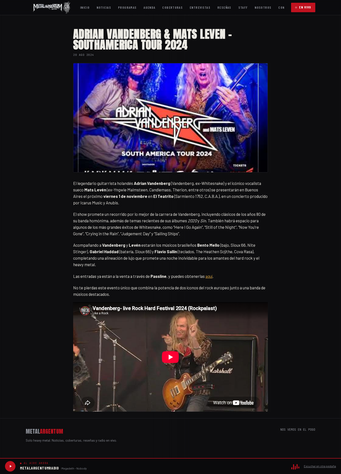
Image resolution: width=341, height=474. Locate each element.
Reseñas (224, 7)
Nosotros (263, 7)
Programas (127, 7)
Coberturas (172, 7)
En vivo (305, 7)
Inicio (85, 7)
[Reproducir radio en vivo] (10, 466)
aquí (208, 276)
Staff (243, 7)
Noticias (104, 7)
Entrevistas (200, 7)
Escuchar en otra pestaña (320, 466)
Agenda (149, 7)
